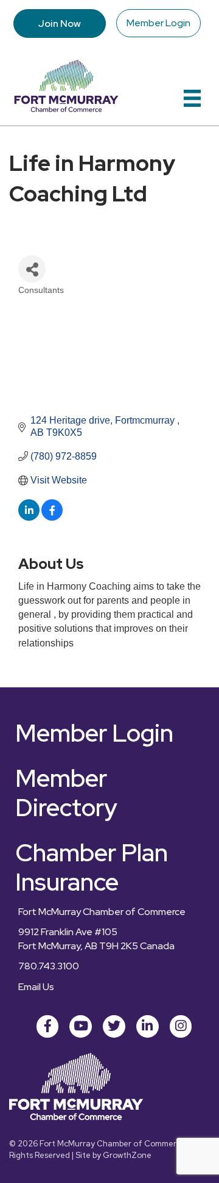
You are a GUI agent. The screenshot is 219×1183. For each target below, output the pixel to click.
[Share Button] (32, 269)
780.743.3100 (48, 966)
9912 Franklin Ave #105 (67, 931)
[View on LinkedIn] (29, 517)
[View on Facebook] (52, 517)
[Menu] (192, 98)
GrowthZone (127, 1155)
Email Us (36, 986)
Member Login (158, 22)
